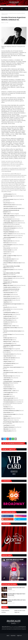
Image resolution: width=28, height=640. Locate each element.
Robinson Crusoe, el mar (9, 204)
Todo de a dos (7, 385)
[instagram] (20, 516)
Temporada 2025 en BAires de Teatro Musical (17, 600)
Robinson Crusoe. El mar (9, 318)
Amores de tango (8, 348)
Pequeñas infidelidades (9, 231)
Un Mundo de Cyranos (9, 269)
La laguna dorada (7, 300)
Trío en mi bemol (7, 219)
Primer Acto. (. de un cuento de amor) (12, 367)
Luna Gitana (6, 425)
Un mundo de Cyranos (9, 354)
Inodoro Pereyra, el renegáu (10, 276)
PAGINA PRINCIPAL (5, 610)
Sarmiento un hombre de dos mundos (12, 331)
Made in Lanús (7, 418)
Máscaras (6, 370)
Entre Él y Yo (6, 307)
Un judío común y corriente (10, 287)
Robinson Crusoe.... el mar (9, 341)
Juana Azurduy (7, 377)
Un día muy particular (8, 398)
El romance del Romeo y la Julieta (11, 410)
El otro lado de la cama (9, 259)
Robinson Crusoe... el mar (9, 325)
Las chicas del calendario (9, 357)
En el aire (6, 280)
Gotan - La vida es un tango (10, 255)
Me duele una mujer (8, 196)
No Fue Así (6, 242)
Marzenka (6, 429)
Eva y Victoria (7, 202)
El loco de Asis (7, 408)
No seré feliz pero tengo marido (11, 421)
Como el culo (6, 251)
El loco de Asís (7, 248)
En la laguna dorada (8, 260)
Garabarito (6, 323)
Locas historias (7, 386)
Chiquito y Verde (7, 361)
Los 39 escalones (8, 194)
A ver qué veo (7, 365)
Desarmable (6, 379)
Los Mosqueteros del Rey (9, 312)
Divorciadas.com (7, 396)
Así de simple (7, 294)
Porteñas (6, 406)
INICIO (8, 635)
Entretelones (7, 230)
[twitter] (20, 519)
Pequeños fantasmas (9, 427)
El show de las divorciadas (10, 414)
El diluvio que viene (8, 337)
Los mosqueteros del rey (9, 363)
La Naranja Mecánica (8, 222)
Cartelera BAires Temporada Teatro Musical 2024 (16, 594)
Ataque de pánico (8, 430)
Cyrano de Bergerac (8, 244)
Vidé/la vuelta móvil (8, 226)
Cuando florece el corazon (10, 298)
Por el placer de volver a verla (10, 372)
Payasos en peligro (8, 388)
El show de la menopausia (9, 228)
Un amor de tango (8, 334)
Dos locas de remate (8, 199)
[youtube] (7, 519)
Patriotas (6, 359)
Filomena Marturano (8, 400)
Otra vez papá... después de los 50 (11, 220)
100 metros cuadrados (9, 215)
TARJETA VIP (16, 612)
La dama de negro (8, 316)
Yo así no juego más (8, 392)
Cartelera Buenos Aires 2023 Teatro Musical (16, 588)
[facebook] (7, 516)
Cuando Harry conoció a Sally (10, 327)
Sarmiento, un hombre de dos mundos (12, 208)
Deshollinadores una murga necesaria (12, 303)
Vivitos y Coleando (8, 278)
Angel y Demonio (7, 355)
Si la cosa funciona (8, 206)
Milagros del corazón (8, 285)
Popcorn (5, 420)
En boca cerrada (7, 249)
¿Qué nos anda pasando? (9, 237)
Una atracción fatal (8, 292)
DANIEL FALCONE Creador (19, 610)
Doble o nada (6, 213)
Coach (5, 253)
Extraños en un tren (8, 322)
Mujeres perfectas (8, 240)
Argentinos (6, 302)
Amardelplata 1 (7, 350)
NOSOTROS (13, 635)
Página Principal (4, 13)
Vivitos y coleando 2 (8, 233)
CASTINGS (3, 612)
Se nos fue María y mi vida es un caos (12, 262)
